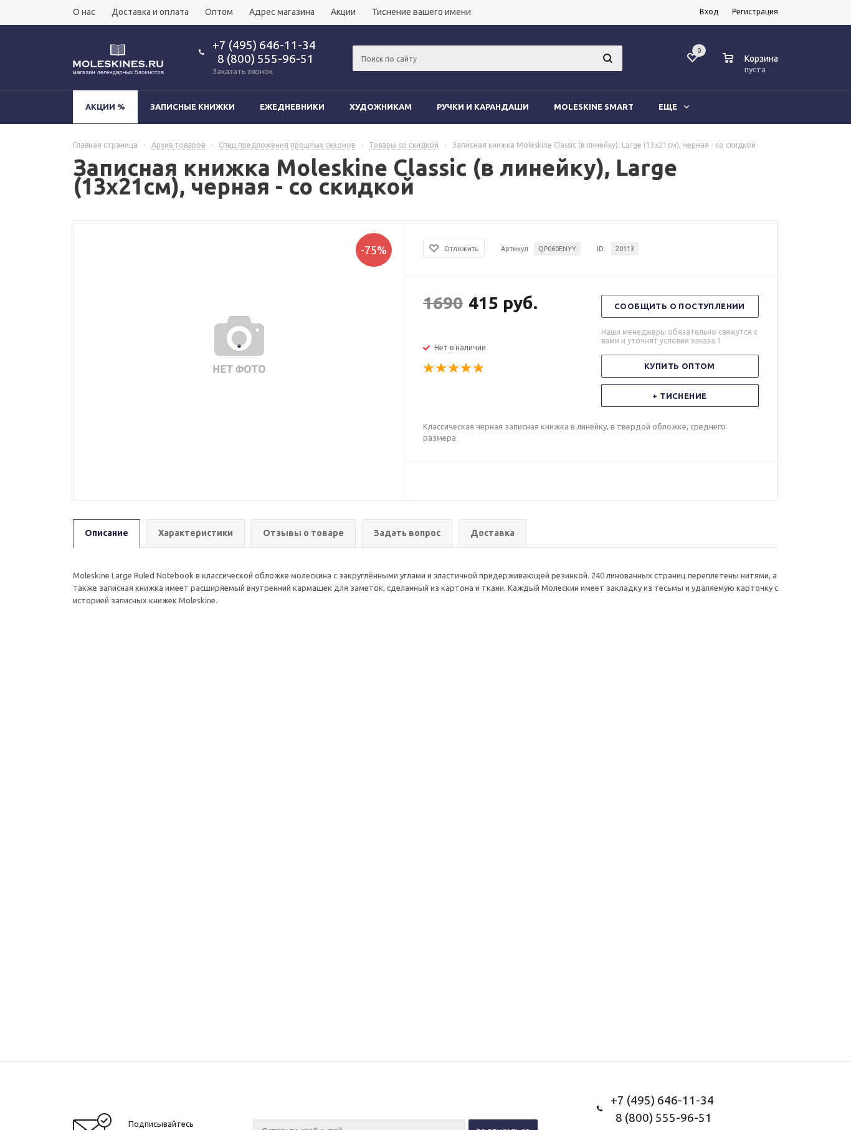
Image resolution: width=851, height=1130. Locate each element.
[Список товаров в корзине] (751, 67)
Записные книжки (192, 106)
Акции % (105, 106)
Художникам (380, 106)
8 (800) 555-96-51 (263, 58)
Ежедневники (292, 106)
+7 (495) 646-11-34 (264, 45)
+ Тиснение (679, 395)
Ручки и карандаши (483, 106)
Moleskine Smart (594, 106)
